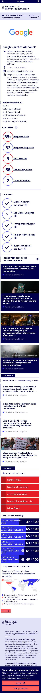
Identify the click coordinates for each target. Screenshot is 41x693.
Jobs (12, 631)
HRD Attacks (20, 158)
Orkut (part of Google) (10, 118)
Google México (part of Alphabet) (14, 115)
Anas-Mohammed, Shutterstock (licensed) (24, 355)
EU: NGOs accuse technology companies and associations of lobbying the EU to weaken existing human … (19, 299)
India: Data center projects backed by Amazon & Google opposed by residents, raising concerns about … (19, 388)
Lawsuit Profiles (21, 180)
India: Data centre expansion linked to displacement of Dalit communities (19, 406)
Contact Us (9, 634)
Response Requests (23, 147)
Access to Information (17, 494)
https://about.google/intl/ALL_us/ (20, 71)
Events (7, 631)
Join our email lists (20, 634)
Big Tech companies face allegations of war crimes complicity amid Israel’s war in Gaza (20, 362)
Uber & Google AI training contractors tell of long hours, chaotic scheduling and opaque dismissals (17, 424)
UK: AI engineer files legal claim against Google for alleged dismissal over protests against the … (20, 455)
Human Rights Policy (24, 234)
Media (18, 631)
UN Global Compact (23, 212)
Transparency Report (24, 223)
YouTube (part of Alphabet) (12, 109)
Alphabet (6, 106)
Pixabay (34, 323)
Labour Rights (13, 508)
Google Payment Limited (11, 112)
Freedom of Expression (17, 487)
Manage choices (20, 688)
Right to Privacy (14, 480)
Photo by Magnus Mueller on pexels (26, 291)
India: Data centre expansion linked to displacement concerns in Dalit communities (19, 268)
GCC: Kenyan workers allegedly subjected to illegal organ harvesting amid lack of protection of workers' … (19, 331)
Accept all (20, 683)
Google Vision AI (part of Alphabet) (14, 121)
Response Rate (21, 136)
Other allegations (22, 169)
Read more (7, 376)
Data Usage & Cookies (29, 631)
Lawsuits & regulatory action (20, 501)
